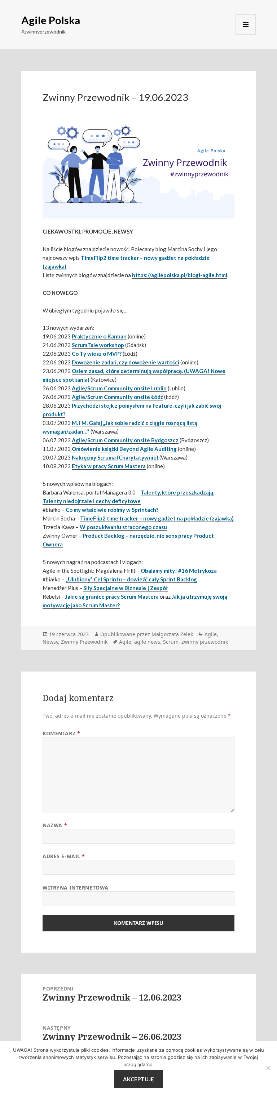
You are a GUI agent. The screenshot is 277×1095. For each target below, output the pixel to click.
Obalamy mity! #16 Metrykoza (179, 570)
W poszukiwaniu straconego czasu (123, 527)
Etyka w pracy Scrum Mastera (109, 466)
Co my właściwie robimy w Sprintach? (112, 509)
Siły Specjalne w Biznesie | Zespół (125, 588)
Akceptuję (138, 1079)
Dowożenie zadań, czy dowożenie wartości (125, 362)
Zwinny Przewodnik (84, 641)
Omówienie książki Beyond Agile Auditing (124, 448)
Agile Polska (50, 20)
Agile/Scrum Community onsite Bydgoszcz (125, 440)
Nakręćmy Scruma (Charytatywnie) (115, 457)
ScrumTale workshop (98, 345)
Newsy (50, 641)
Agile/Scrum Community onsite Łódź (117, 397)
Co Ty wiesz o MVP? (97, 353)
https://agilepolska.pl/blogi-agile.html (179, 275)
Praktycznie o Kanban (99, 336)
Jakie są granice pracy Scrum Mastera (112, 596)
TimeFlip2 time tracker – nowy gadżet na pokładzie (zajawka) (157, 518)
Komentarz (61, 733)
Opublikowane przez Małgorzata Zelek (146, 634)
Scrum (171, 641)
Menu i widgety (246, 24)
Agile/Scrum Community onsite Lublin (119, 388)
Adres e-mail (64, 856)
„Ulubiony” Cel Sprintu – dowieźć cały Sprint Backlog (131, 579)
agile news (147, 641)
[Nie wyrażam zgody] (268, 1068)
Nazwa (55, 825)
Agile (211, 634)
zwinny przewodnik (204, 641)
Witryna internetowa (76, 887)
